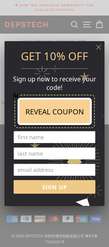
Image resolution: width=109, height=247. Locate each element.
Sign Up (54, 187)
